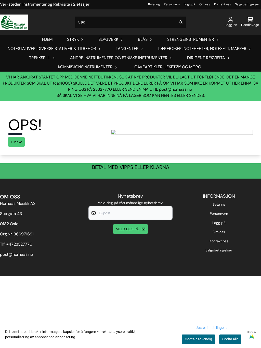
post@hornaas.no (175, 89)
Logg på (189, 4)
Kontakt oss (222, 4)
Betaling (154, 4)
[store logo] (14, 22)
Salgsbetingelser (247, 4)
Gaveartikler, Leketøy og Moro (167, 67)
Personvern (172, 4)
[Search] (181, 22)
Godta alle (230, 339)
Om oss (204, 4)
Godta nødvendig (198, 339)
